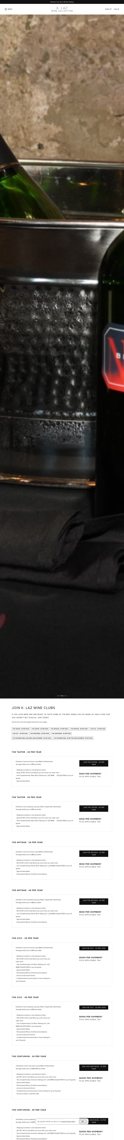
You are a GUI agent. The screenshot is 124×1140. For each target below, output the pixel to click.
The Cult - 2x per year (97, 729)
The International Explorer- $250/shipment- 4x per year (32, 738)
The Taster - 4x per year (40, 729)
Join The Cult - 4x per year (94, 1007)
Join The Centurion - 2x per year (94, 1068)
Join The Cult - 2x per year (94, 948)
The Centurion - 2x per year (39, 733)
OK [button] (83, 1121)
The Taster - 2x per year (21, 729)
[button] (8, 9)
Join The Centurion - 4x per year (94, 1121)
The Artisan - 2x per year (59, 729)
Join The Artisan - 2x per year (94, 854)
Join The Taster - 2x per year (93, 763)
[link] (68, 1121)
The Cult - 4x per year (20, 733)
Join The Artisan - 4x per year (94, 901)
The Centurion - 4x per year (61, 733)
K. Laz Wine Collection (62, 9)
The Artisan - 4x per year (79, 729)
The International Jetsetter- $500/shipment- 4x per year (73, 738)
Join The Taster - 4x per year (93, 808)
